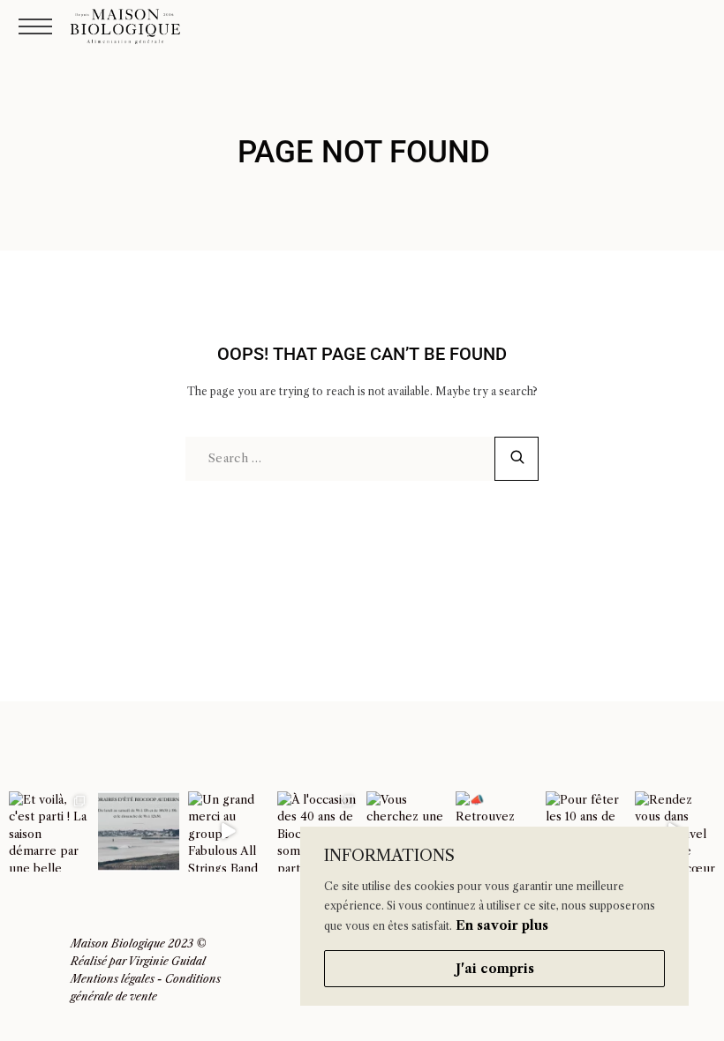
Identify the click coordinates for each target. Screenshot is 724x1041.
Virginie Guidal (167, 961)
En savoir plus (502, 925)
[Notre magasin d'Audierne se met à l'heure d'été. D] (138, 831)
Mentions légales (113, 978)
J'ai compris (495, 969)
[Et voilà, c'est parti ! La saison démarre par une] (49, 831)
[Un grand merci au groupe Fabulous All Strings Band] (228, 831)
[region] (494, 916)
